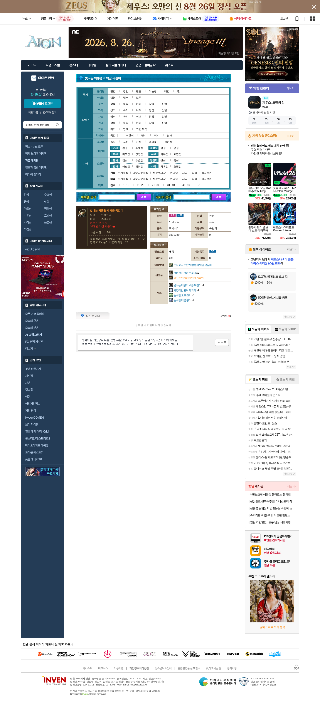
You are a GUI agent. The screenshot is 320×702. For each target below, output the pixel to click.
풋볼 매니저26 (33, 459)
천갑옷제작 (159, 172)
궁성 (26, 201)
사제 (153, 153)
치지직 (29, 376)
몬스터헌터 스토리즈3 (37, 438)
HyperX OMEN (34, 417)
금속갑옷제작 (140, 172)
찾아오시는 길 (213, 668)
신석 (138, 141)
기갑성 (27, 229)
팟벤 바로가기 (33, 369)
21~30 (156, 185)
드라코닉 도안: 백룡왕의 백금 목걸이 (192, 265)
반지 (144, 135)
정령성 (48, 208)
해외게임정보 (32, 403)
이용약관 (118, 668)
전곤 (138, 91)
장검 (125, 91)
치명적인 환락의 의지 (186, 290)
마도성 (27, 208)
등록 (222, 342)
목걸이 (114, 135)
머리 (113, 129)
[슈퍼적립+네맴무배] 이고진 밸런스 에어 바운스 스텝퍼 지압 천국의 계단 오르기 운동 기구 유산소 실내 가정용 (272, 515)
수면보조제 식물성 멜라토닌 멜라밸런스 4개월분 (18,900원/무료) (272, 494)
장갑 (151, 103)
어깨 (138, 103)
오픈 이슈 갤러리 (34, 314)
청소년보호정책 (163, 668)
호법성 (48, 215)
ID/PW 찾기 (50, 112)
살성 (46, 201)
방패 (125, 129)
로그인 (284, 18)
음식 (113, 141)
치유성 (27, 215)
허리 (156, 135)
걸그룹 (29, 389)
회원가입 (33, 112)
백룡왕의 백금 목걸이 (186, 272)
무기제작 (123, 172)
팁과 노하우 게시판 (36, 153)
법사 (115, 153)
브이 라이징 (31, 424)
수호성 (48, 194)
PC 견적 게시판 (34, 341)
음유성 (48, 222)
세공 (184, 172)
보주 (138, 97)
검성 (26, 194)
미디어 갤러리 (33, 174)
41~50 (186, 185)
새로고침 (288, 316)
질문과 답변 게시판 (36, 167)
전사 (115, 147)
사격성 (27, 222)
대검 (167, 91)
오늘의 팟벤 (31, 327)
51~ (200, 185)
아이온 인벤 (46, 78)
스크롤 (153, 141)
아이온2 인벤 (32, 249)
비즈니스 (103, 668)
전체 (113, 185)
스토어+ (291, 135)
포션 (125, 141)
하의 (125, 103)
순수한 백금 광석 (183, 300)
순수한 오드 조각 (183, 295)
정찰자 (153, 147)
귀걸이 (130, 135)
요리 (194, 172)
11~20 (140, 185)
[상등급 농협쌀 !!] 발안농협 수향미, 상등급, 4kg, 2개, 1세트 (272, 508)
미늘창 (153, 91)
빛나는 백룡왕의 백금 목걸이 (188, 277)
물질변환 (206, 172)
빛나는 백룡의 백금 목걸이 (188, 285)
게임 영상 (30, 410)
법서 (125, 97)
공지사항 (232, 668)
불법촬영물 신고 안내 (189, 668)
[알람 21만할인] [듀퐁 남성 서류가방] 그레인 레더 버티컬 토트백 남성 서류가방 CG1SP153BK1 (272, 522)
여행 (27, 396)
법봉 (113, 97)
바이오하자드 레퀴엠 (36, 445)
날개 (169, 135)
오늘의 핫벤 (31, 321)
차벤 (27, 382)
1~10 (126, 185)
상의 (113, 103)
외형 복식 (141, 129)
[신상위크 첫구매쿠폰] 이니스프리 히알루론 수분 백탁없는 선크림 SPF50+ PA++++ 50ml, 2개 (272, 501)
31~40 (171, 185)
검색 (57, 124)
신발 (164, 103)
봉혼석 (168, 141)
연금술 (174, 172)
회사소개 (87, 668)
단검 (113, 91)
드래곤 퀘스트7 (33, 452)
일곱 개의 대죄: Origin (37, 431)
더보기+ (291, 88)
